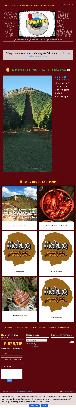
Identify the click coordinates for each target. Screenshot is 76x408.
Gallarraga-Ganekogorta (62, 78)
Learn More (34, 405)
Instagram (43, 327)
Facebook (9, 327)
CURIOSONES (26, 6)
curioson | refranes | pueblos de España (22, 391)
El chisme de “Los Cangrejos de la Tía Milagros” (56, 225)
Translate (35, 346)
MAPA (36, 6)
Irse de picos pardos (19, 271)
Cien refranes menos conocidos (19, 225)
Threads (26, 327)
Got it (44, 405)
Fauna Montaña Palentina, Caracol (19, 315)
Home (7, 6)
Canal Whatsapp (64, 327)
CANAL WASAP (47, 6)
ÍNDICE (15, 6)
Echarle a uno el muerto (56, 271)
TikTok (34, 327)
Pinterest (53, 327)
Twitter (18, 327)
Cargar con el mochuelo (56, 317)
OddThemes (70, 391)
